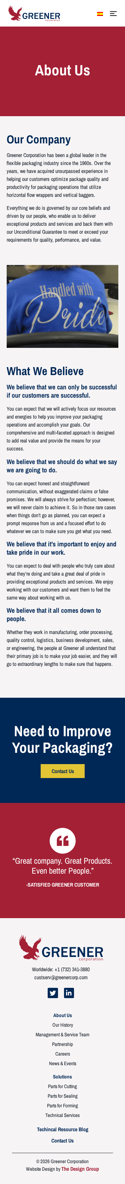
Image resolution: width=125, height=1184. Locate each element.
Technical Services (62, 1115)
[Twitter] (53, 993)
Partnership (62, 1044)
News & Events (62, 1063)
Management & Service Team (62, 1034)
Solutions (62, 1076)
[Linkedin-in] (69, 993)
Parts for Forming (62, 1105)
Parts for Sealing (63, 1096)
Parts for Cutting (62, 1086)
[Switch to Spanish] (100, 14)
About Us (62, 1015)
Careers (62, 1054)
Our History (62, 1025)
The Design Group (80, 1168)
